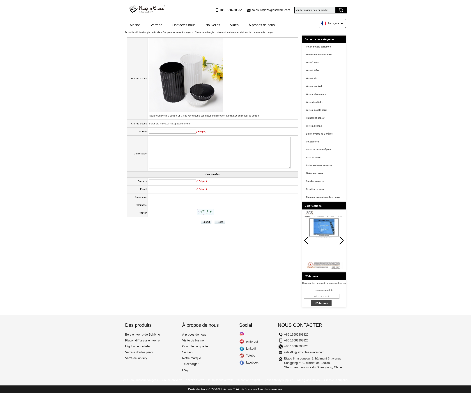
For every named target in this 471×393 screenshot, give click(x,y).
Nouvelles (213, 25)
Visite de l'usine (193, 340)
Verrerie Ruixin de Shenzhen (240, 389)
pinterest (241, 341)
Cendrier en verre (315, 189)
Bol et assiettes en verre (319, 165)
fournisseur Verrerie (221, 380)
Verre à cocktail (314, 86)
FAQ (185, 370)
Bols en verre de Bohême (319, 134)
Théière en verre (314, 173)
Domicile (129, 32)
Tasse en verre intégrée (318, 149)
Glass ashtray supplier (278, 380)
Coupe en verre (172, 380)
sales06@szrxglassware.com (271, 10)
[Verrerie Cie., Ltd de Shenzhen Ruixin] (147, 8)
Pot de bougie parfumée (148, 32)
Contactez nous (183, 25)
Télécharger (190, 364)
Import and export (248, 380)
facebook (241, 362)
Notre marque (191, 358)
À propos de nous (262, 25)
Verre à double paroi (316, 110)
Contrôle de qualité (195, 346)
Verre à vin (311, 78)
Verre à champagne (316, 94)
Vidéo (234, 25)
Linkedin (241, 348)
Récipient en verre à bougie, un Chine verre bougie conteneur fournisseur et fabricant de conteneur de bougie (204, 115)
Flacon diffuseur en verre (319, 54)
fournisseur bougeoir (144, 380)
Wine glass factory (308, 380)
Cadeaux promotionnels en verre (323, 197)
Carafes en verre (315, 181)
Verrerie (156, 25)
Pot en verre (312, 141)
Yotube (241, 355)
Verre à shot (312, 62)
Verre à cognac (314, 126)
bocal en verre (195, 380)
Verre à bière (312, 70)
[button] (341, 241)
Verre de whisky (314, 102)
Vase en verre (313, 157)
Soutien (187, 352)
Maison (135, 25)
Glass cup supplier (336, 380)
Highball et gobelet (315, 118)
